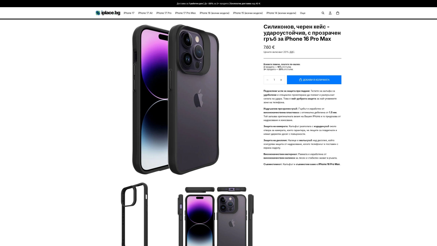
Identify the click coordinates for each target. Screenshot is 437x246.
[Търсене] (323, 13)
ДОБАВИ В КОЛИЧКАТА (316, 79)
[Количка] (337, 13)
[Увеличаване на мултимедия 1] (175, 99)
